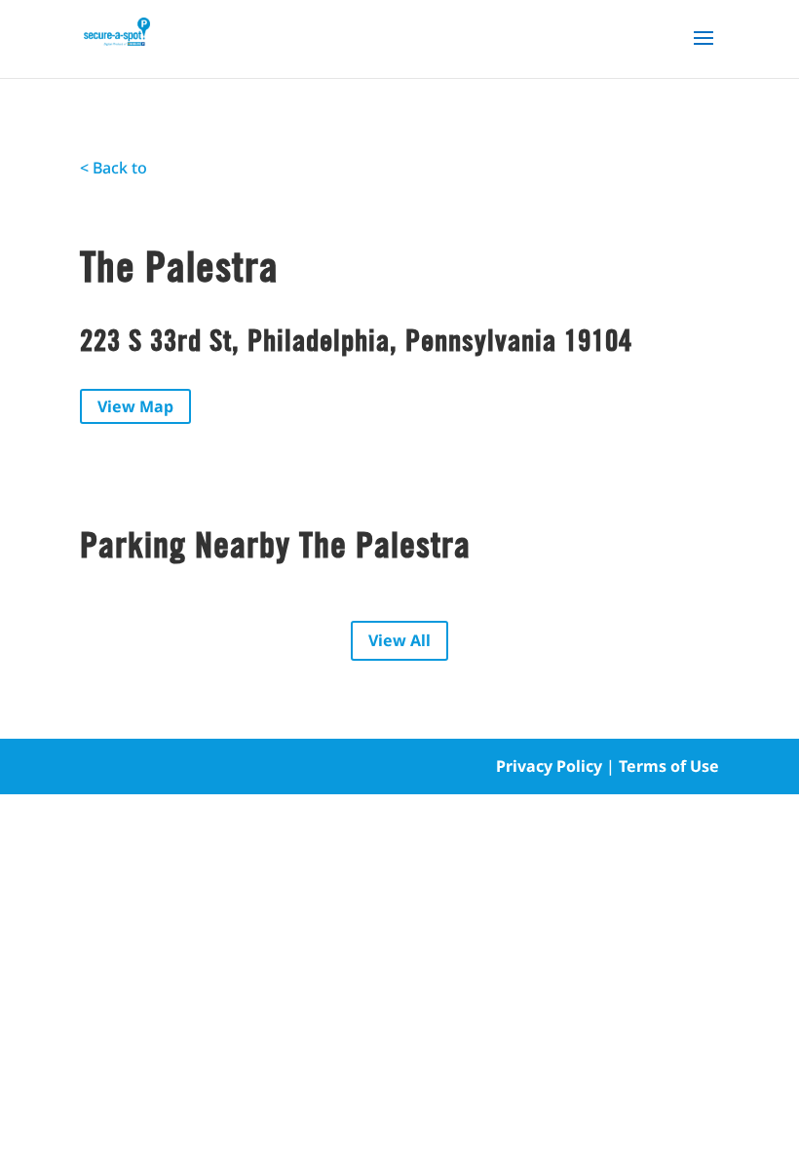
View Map (135, 406)
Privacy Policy (549, 766)
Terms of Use (669, 766)
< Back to (113, 167)
